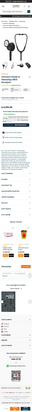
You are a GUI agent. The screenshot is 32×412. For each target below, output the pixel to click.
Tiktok (5, 329)
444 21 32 (16, 359)
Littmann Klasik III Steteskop (11, 25)
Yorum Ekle (26, 266)
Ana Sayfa (4, 21)
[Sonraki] (30, 301)
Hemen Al (11, 255)
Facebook (6, 326)
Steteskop (22, 21)
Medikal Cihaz (13, 21)
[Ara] (28, 11)
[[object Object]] (29, 6)
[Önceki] (2, 301)
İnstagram (6, 324)
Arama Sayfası (14, 288)
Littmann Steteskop (9, 23)
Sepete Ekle (5, 255)
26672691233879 (21, 125)
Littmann (4, 74)
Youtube (6, 331)
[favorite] (13, 228)
